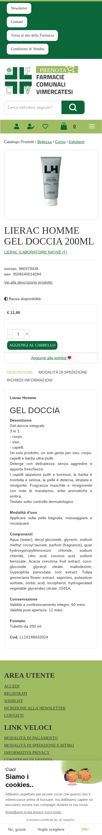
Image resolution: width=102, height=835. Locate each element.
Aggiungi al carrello (32, 345)
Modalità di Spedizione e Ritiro (39, 745)
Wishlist (13, 701)
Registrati (15, 693)
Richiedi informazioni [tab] (29, 380)
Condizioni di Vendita (27, 49)
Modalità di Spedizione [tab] (63, 372)
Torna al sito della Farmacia (32, 35)
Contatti (17, 22)
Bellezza (44, 142)
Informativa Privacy (27, 752)
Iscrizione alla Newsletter (35, 708)
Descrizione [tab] (20, 372)
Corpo (60, 142)
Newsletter (19, 8)
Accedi (11, 686)
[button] (9, 333)
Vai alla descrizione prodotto (28, 282)
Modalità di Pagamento (31, 738)
